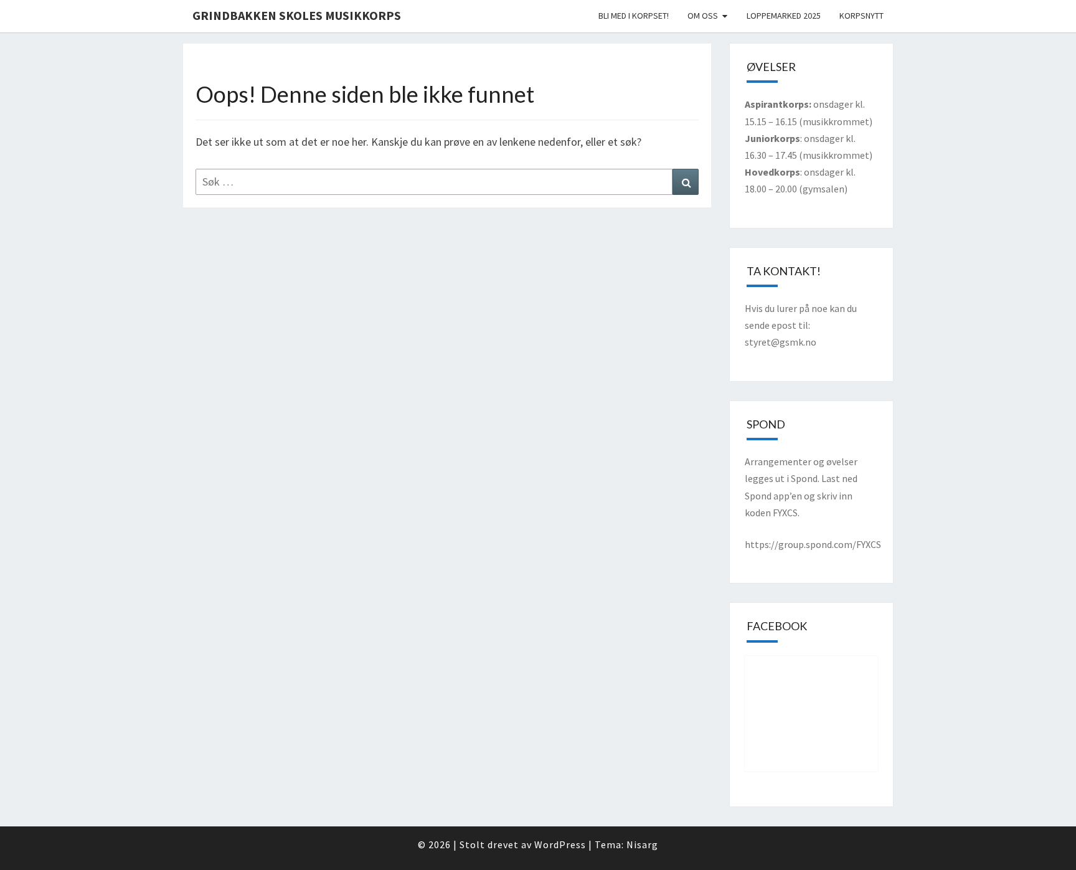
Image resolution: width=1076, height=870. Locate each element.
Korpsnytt (861, 15)
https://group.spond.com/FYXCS (813, 544)
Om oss (702, 15)
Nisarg (642, 844)
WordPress (560, 844)
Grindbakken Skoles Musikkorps (296, 15)
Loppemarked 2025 (784, 15)
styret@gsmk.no (780, 342)
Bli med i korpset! (633, 15)
